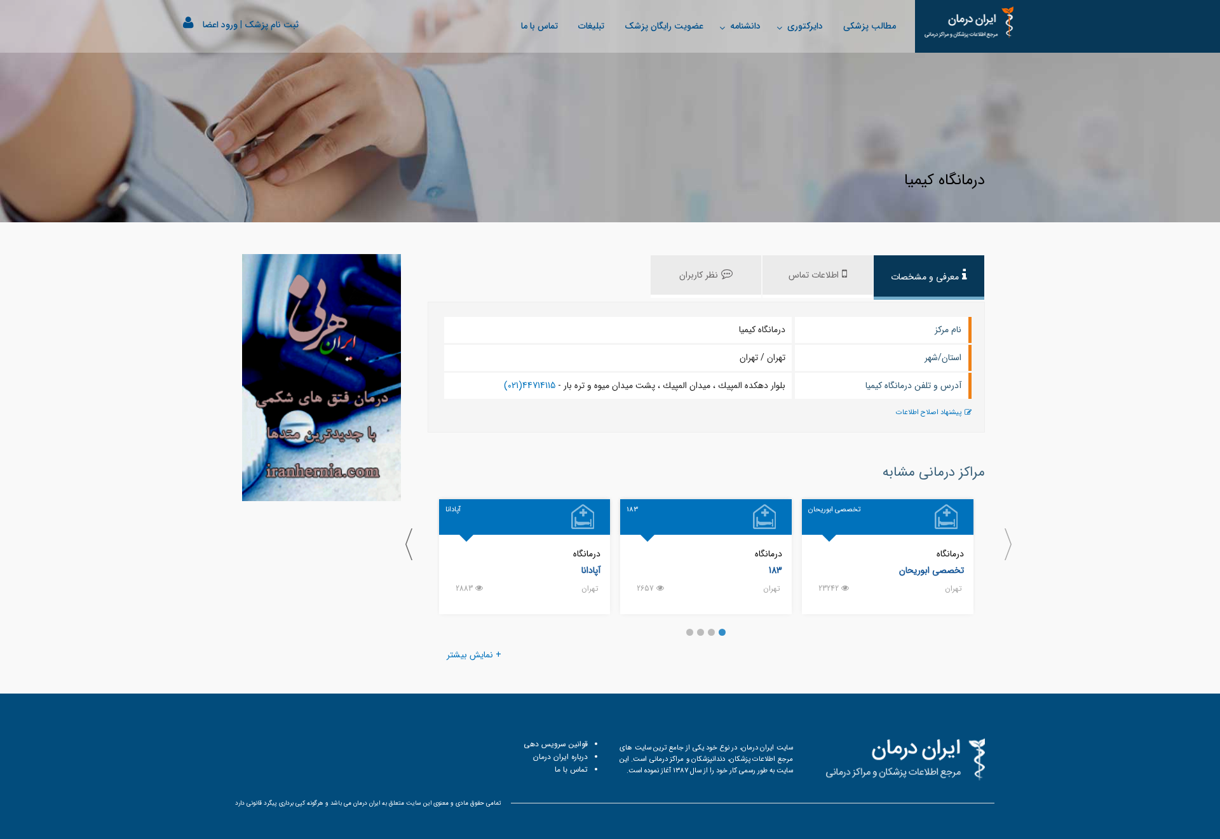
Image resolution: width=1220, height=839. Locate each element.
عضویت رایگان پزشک (664, 26)
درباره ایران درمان (560, 757)
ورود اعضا (220, 25)
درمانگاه (950, 554)
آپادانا (590, 570)
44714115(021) (529, 386)
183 (775, 570)
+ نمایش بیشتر (474, 655)
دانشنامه (745, 26)
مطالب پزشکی (869, 26)
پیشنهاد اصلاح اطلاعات (928, 412)
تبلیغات (591, 26)
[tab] (929, 277)
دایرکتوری (805, 26)
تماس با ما (539, 26)
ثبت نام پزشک (272, 25)
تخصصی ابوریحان (931, 570)
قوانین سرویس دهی (556, 744)
